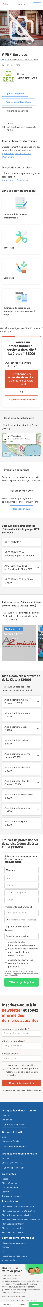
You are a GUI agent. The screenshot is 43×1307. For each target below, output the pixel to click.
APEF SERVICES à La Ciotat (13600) (18, 581)
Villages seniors (9, 1260)
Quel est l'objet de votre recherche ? (18, 364)
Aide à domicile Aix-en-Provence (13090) (16, 701)
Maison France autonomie (14, 1243)
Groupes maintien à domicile (19, 1153)
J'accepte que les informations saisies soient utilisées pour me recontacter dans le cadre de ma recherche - (23, 948)
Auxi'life (5, 1158)
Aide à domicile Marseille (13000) (17, 769)
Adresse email (9, 1053)
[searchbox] (21, 912)
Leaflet (14, 455)
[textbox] (9, 892)
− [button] (5, 439)
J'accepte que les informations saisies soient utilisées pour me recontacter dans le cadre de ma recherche (22, 1070)
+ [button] (5, 435)
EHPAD (5, 1247)
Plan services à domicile (13, 1228)
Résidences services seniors (14, 1256)
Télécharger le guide (21, 982)
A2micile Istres (14, 634)
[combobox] (9, 892)
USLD (4, 1251)
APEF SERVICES (27, 78)
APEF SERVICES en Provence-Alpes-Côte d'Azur (19, 554)
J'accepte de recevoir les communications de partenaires (20, 963)
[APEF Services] (21, 447)
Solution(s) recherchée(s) (15, 1029)
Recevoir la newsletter (21, 1083)
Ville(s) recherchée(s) (13, 1041)
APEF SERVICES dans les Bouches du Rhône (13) (18, 567)
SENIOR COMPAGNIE (12, 1162)
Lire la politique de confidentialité (13, 1296)
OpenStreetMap (28, 455)
